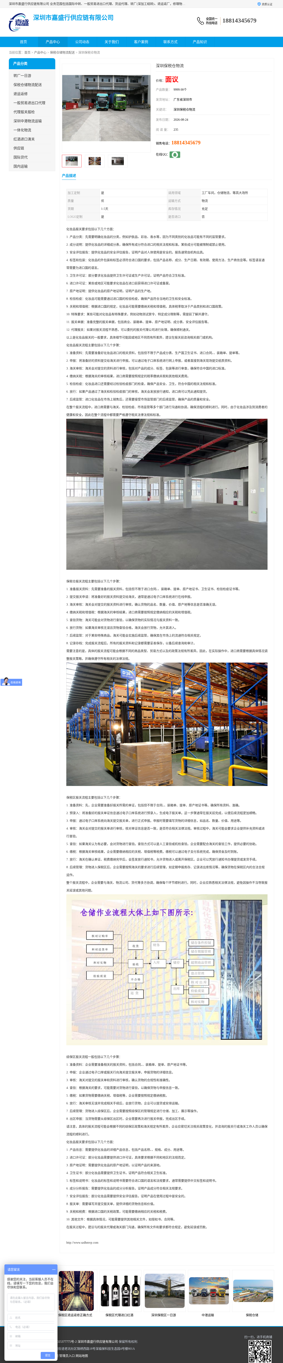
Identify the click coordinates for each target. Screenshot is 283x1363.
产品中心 (53, 42)
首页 (23, 42)
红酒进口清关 (24, 139)
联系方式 (170, 42)
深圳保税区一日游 (119, 1315)
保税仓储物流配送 (62, 52)
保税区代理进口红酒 (75, 1315)
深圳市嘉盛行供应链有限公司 (98, 1341)
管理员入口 (67, 1355)
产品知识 (200, 42)
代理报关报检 (24, 112)
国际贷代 (20, 157)
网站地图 (82, 1355)
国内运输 (20, 166)
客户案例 (141, 42)
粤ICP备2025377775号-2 (60, 1341)
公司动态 (82, 42)
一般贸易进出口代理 (29, 103)
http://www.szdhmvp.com (82, 1242)
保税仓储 (208, 1315)
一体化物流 (22, 130)
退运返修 (20, 94)
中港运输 (163, 1315)
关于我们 (112, 42)
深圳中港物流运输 (27, 121)
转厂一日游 (22, 76)
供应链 (18, 148)
